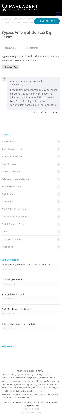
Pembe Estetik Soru (31, 186)
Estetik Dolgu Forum (31, 156)
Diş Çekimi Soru (31, 201)
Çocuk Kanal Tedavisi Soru (30, 216)
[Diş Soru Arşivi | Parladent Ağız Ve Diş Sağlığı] (20, 11)
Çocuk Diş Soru (31, 164)
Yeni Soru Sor (47, 21)
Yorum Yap (12, 67)
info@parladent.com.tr (31, 412)
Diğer (31, 231)
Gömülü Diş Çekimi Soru (31, 209)
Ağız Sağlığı (30, 246)
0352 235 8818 (32, 409)
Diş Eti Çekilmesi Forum (30, 224)
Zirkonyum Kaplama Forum (31, 179)
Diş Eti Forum (31, 194)
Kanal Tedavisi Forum (31, 148)
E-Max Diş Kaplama (30, 239)
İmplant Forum (31, 141)
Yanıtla (56, 112)
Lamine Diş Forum (30, 171)
